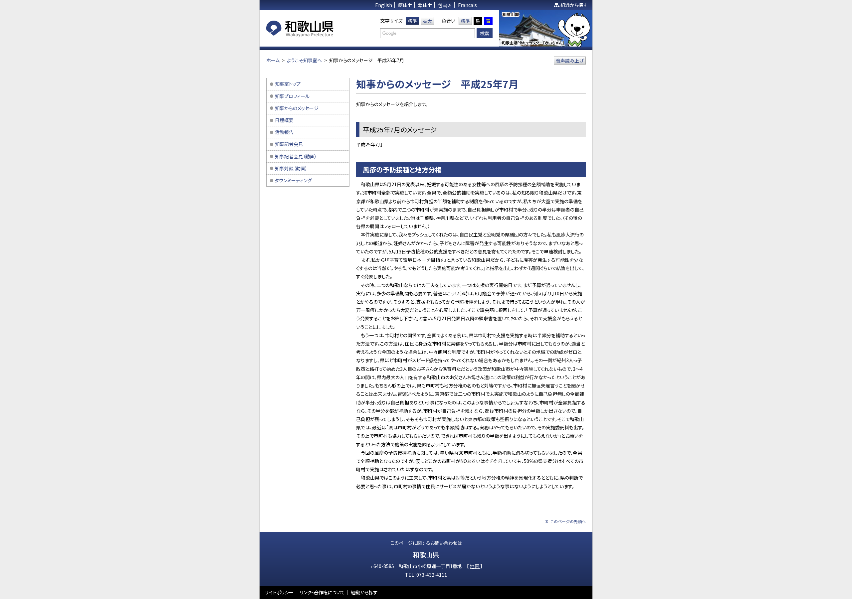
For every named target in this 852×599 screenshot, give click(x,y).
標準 (412, 21)
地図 (475, 566)
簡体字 (405, 5)
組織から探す (573, 5)
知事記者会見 (289, 144)
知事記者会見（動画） (296, 156)
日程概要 (284, 120)
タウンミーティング (293, 180)
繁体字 (425, 5)
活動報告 (284, 132)
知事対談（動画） (291, 168)
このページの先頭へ (568, 521)
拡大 (427, 21)
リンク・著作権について (322, 592)
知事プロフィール (292, 96)
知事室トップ (288, 83)
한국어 (445, 5)
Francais (467, 5)
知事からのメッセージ (297, 108)
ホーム (273, 60)
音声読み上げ (570, 60)
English (383, 5)
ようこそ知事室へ (304, 60)
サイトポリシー (279, 592)
